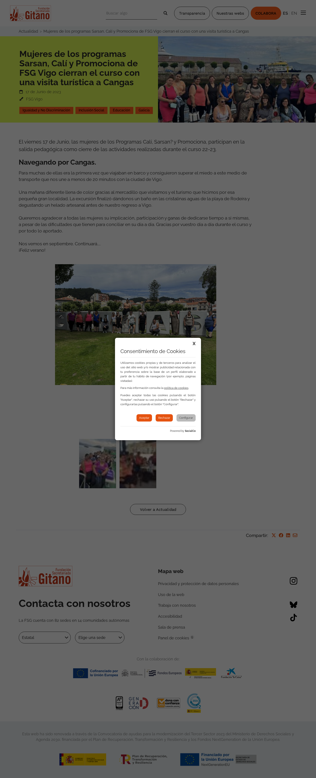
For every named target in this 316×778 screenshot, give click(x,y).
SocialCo (190, 430)
